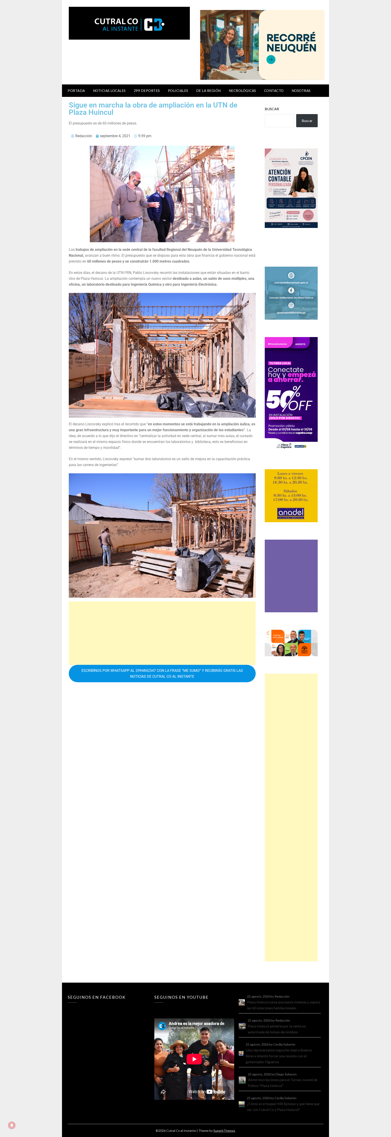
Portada (76, 91)
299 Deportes (147, 91)
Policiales (178, 91)
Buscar (272, 109)
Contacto (274, 91)
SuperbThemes (224, 1130)
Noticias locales (109, 91)
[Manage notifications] (11, 1125)
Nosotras (301, 91)
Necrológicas (242, 91)
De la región (208, 91)
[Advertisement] (162, 633)
